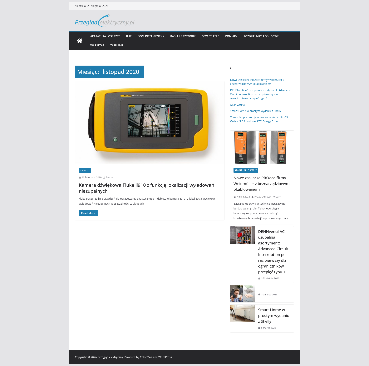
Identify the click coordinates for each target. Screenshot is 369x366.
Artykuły (84, 170)
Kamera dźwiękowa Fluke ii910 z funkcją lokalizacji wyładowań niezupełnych (146, 188)
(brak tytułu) (237, 104)
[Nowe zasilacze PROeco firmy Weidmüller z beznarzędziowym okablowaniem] (262, 147)
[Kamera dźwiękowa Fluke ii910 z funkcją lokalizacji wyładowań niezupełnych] (149, 122)
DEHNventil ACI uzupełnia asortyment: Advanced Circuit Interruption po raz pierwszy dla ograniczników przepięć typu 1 (260, 94)
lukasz (109, 177)
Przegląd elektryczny (110, 357)
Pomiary (231, 36)
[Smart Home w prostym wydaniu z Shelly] (242, 318)
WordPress (165, 357)
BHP (129, 36)
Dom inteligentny (151, 36)
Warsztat (97, 45)
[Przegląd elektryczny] (79, 41)
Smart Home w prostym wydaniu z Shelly (255, 111)
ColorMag (146, 357)
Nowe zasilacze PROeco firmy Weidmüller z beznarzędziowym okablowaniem (262, 183)
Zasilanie (117, 45)
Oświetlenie (210, 36)
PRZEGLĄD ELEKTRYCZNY (268, 196)
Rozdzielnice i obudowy (261, 36)
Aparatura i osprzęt (105, 36)
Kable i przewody (182, 36)
